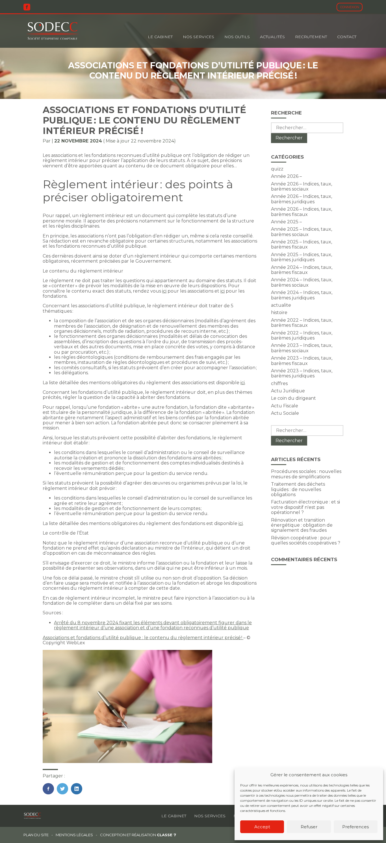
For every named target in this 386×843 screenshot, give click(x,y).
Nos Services (198, 36)
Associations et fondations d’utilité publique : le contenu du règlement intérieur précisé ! (143, 637)
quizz (277, 169)
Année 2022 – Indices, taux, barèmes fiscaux (301, 322)
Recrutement (311, 36)
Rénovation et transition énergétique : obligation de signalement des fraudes (302, 525)
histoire (279, 312)
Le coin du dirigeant (293, 398)
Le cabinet (160, 36)
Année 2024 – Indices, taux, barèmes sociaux (301, 282)
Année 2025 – (286, 221)
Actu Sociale (285, 413)
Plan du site (36, 835)
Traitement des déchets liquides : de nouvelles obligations (298, 489)
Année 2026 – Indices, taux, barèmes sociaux (301, 186)
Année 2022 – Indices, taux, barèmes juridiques (301, 335)
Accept (262, 826)
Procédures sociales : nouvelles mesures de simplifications (306, 474)
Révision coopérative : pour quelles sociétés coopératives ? (305, 540)
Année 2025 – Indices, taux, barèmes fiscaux (301, 244)
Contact (346, 36)
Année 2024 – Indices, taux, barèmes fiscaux (301, 270)
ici (164, 291)
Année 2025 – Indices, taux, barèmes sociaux (301, 231)
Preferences (355, 826)
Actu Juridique (288, 391)
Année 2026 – (286, 176)
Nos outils (237, 36)
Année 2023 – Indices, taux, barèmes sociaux (301, 348)
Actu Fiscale (284, 405)
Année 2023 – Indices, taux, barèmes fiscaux (301, 360)
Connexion (349, 7)
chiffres (279, 383)
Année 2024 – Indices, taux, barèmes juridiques (301, 295)
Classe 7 (166, 835)
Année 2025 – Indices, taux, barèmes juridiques (301, 257)
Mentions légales (74, 835)
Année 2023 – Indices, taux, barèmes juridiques (301, 373)
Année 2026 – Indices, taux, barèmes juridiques (301, 199)
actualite (281, 305)
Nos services (209, 815)
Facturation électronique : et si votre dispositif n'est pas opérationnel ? (305, 507)
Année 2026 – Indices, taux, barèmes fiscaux (301, 211)
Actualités (272, 36)
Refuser (309, 826)
